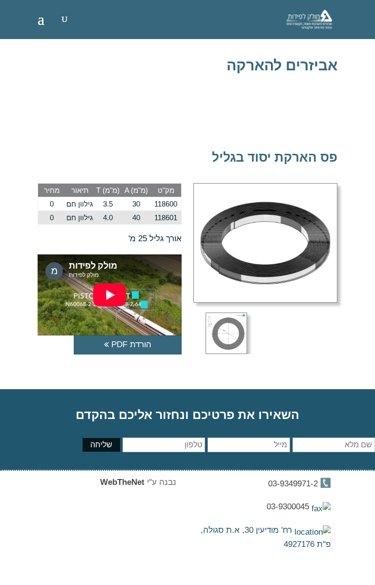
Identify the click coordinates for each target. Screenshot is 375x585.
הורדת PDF (130, 344)
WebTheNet (122, 482)
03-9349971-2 (293, 483)
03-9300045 (289, 506)
